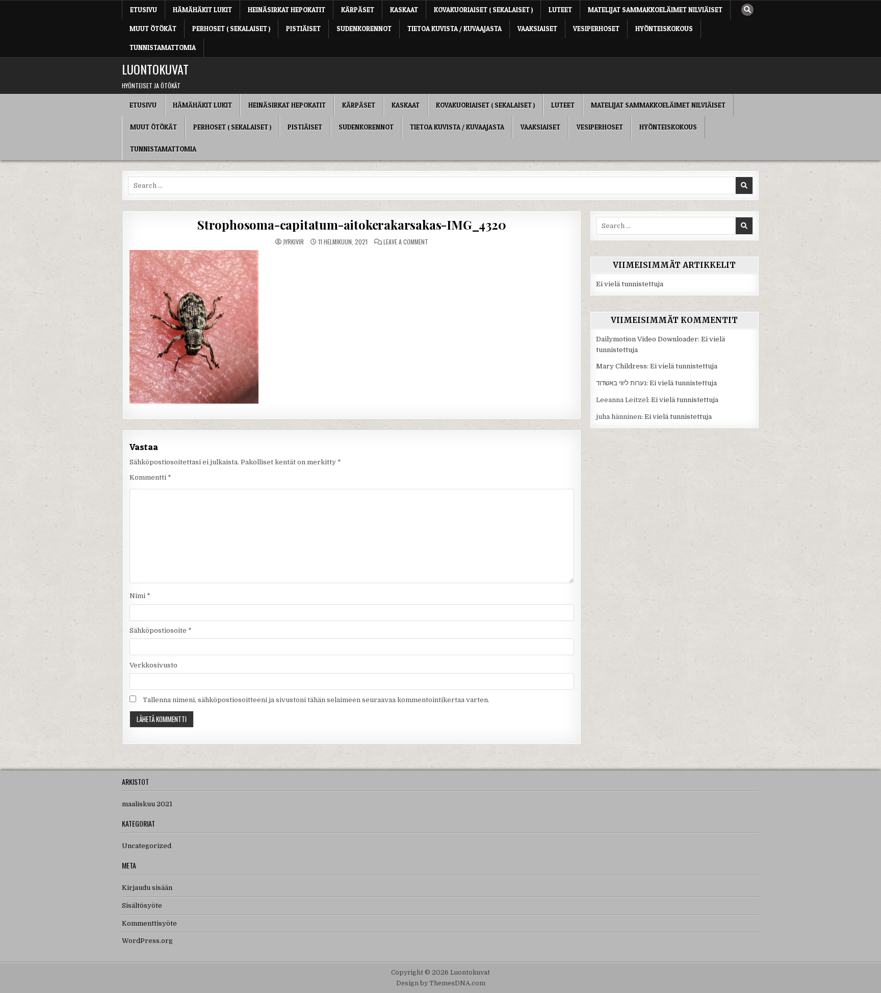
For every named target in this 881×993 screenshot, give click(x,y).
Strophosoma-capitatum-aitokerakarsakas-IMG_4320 (351, 224)
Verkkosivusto (153, 665)
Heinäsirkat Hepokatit (286, 10)
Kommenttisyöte (149, 923)
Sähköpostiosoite (160, 630)
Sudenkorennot (364, 28)
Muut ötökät (152, 28)
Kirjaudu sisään (147, 887)
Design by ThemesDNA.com (440, 983)
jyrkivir (293, 242)
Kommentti (150, 477)
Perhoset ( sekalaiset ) (231, 28)
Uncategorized (146, 846)
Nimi (139, 596)
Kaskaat (404, 10)
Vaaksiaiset (537, 28)
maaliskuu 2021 (147, 804)
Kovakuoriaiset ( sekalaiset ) (483, 10)
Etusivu (143, 10)
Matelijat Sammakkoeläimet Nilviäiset (655, 10)
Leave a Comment (405, 242)
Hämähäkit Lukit (202, 10)
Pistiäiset (303, 28)
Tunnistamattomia (162, 47)
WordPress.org (147, 941)
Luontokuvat (155, 69)
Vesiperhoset (596, 28)
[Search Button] (747, 10)
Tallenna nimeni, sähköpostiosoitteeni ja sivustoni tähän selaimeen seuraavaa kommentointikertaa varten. (316, 700)
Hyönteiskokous (664, 28)
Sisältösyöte (142, 905)
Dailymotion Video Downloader (647, 339)
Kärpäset (357, 10)
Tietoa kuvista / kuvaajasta (454, 28)
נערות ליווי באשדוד (621, 383)
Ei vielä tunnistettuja (629, 284)
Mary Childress (621, 366)
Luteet (560, 10)
